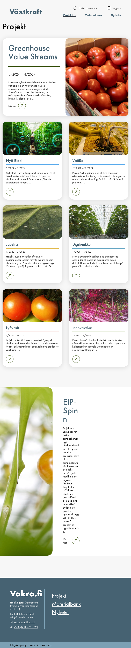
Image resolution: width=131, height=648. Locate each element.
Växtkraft (26, 11)
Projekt (68, 15)
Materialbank (93, 15)
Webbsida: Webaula (40, 645)
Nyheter (116, 15)
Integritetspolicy (18, 645)
